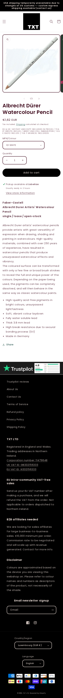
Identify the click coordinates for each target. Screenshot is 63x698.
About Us (12, 389)
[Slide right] (39, 98)
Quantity (7, 153)
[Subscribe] (52, 610)
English (30, 663)
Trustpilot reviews (18, 381)
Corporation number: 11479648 (27, 460)
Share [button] (10, 344)
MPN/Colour (9, 138)
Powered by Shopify (38, 693)
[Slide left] (24, 98)
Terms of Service (17, 404)
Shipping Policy (16, 427)
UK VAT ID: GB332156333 (22, 465)
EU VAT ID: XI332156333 (21, 469)
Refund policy (15, 412)
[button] (4, 21)
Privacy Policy (15, 419)
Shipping (20, 124)
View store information (20, 193)
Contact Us (14, 396)
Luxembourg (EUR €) (30, 645)
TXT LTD (26, 693)
